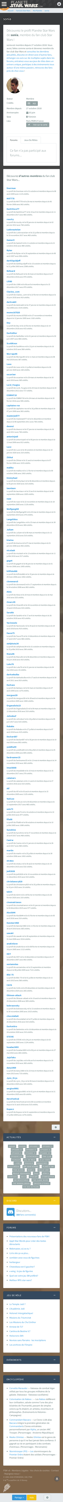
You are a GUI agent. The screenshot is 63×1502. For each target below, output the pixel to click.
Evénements (32, 1156)
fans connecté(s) (26, 1212)
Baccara (13, 1423)
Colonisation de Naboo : (20, 1399)
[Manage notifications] (57, 1478)
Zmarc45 (11, 602)
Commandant (16, 1426)
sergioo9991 (13, 1088)
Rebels (31, 1170)
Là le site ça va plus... (19, 1253)
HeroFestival (13, 1098)
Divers (22, 1146)
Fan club (47, 1156)
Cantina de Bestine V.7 (19, 1331)
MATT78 (10, 198)
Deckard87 (12, 736)
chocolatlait (13, 1016)
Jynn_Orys (12, 1078)
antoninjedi (12, 436)
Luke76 (10, 664)
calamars (11, 778)
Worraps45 (12, 353)
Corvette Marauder (18, 1388)
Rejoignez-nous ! (12, 1473)
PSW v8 (6, 1470)
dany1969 (11, 1067)
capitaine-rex (13, 405)
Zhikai (10, 457)
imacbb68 (11, 767)
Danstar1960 (13, 922)
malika (10, 467)
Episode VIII (16, 1156)
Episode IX (45, 1150)
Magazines (42, 1163)
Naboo (42, 1399)
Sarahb (10, 612)
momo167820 (13, 312)
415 (34, 103)
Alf (8, 788)
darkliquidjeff (13, 260)
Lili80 (9, 281)
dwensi (10, 426)
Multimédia (13, 1166)
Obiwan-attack (14, 995)
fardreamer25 (13, 757)
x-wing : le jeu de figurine (21, 1271)
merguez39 (12, 695)
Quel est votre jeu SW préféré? (23, 1275)
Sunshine (11, 829)
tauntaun (11, 488)
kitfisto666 (12, 571)
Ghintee (37, 1437)
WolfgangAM (13, 509)
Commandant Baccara (20, 1419)
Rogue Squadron (21, 1173)
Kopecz (10, 1109)
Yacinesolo (12, 622)
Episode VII (45, 1153)
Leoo (9, 364)
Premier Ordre (16, 1454)
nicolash (11, 550)
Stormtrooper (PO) (18, 1451)
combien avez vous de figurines (24, 1257)
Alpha (33, 1429)
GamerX (11, 240)
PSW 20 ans (18, 1170)
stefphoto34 (13, 643)
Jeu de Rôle (29, 1160)
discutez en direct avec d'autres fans (34, 54)
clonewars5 (12, 581)
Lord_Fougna (13, 384)
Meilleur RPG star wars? (20, 1280)
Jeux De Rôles (30, 140)
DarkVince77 (13, 208)
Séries (46, 1173)
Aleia (9, 591)
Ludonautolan (14, 229)
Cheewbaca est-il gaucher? (22, 1266)
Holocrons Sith (16, 1335)
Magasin (29, 1163)
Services (12, 1177)
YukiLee (10, 798)
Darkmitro (12, 1026)
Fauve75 (11, 633)
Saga (36, 1173)
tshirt (9, 891)
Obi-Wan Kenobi (30, 1166)
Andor (12, 1146)
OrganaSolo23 (14, 705)
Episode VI (30, 1153)
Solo (23, 1177)
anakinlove (12, 943)
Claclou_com (13, 291)
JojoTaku (11, 1057)
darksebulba (13, 674)
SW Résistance (21, 1180)
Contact (55, 1470)
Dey (8, 322)
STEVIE (10, 1036)
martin (10, 850)
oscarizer (11, 374)
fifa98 (9, 819)
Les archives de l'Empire (20, 1344)
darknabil (11, 302)
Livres (18, 1163)
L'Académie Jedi (17, 1308)
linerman (11, 188)
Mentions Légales (20, 1470)
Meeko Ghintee (16, 1437)
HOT (9, 953)
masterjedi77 (13, 415)
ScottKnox (12, 343)
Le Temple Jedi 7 (17, 1304)
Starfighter (48, 1177)
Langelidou (12, 519)
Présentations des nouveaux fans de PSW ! (29, 1236)
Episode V (16, 1153)
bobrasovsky (13, 1005)
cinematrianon (14, 902)
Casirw (10, 840)
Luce (9, 446)
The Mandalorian (21, 1183)
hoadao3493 (13, 1047)
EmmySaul (12, 477)
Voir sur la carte (40, 124)
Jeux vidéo (44, 1160)
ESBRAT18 (12, 395)
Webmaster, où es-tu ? (20, 1248)
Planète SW (48, 1166)
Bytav (9, 250)
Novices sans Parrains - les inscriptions (27, 1340)
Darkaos (11, 684)
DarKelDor (12, 333)
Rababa (10, 726)
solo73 (10, 809)
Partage (18, 1497)
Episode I (34, 1146)
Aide (32, 1497)
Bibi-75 (10, 974)
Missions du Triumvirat (20, 1317)
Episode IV (31, 1150)
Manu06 (10, 653)
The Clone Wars (40, 1180)
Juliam (10, 529)
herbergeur (14, 1262)
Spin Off (34, 1177)
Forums (13, 140)
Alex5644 (11, 912)
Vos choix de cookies (40, 1470)
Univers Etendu (41, 1183)
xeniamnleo (12, 964)
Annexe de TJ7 (16, 1326)
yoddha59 (11, 746)
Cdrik (9, 985)
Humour (16, 1160)
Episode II (47, 1146)
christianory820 (14, 881)
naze (9, 498)
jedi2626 (11, 871)
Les (31, 1451)
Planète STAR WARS (26, 4)
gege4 (9, 560)
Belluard (11, 270)
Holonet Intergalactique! (21, 1313)
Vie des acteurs (31, 1187)
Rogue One (43, 1170)
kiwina (10, 540)
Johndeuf (11, 716)
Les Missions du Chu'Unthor (22, 1322)
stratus (10, 860)
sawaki (10, 933)
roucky (10, 219)
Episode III (17, 1150)
